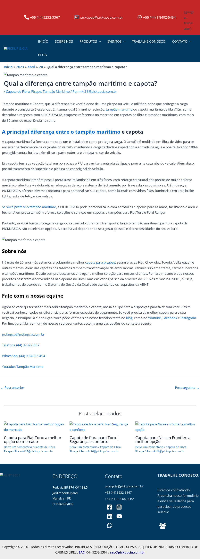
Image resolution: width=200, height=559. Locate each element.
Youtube (154, 318)
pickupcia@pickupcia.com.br (23, 334)
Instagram (188, 318)
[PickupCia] (119, 516)
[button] (99, 41)
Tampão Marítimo (56, 91)
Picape (36, 91)
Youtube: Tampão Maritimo (22, 366)
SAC (82, 552)
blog (129, 318)
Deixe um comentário (18, 447)
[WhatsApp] (109, 525)
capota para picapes (99, 262)
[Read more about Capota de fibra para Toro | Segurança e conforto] (100, 426)
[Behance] (163, 526)
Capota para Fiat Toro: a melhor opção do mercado (32, 439)
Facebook (169, 318)
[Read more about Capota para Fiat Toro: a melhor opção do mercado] (34, 426)
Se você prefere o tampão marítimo (29, 207)
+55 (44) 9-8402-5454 (120, 498)
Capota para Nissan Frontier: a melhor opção (162, 439)
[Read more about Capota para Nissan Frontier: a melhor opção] (165, 426)
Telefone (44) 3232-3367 (20, 345)
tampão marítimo (119, 109)
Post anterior (12, 387)
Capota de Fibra (18, 91)
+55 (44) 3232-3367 (118, 492)
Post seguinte (187, 387)
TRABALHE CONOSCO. (178, 475)
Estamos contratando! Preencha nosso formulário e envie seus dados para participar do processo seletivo (178, 501)
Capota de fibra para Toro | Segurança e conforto (94, 439)
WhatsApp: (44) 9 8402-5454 (23, 356)
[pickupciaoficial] (109, 507)
